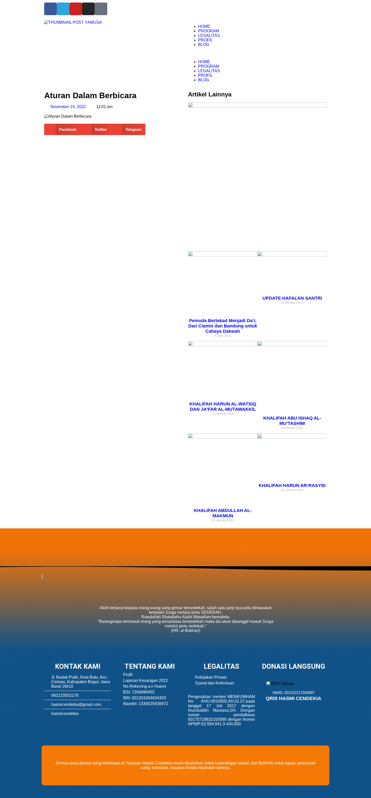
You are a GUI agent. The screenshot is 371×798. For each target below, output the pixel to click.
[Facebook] (50, 9)
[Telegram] (63, 9)
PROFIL (205, 40)
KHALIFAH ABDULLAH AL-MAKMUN (223, 513)
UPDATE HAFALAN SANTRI (292, 298)
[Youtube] (75, 9)
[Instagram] (88, 9)
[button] (257, 53)
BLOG (203, 44)
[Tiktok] (101, 9)
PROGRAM (208, 31)
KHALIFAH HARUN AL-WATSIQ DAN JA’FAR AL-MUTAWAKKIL (222, 406)
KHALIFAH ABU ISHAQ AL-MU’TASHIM (292, 421)
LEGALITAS (209, 35)
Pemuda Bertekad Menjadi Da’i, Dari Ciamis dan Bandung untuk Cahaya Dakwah (222, 326)
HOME (204, 26)
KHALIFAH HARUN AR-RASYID (292, 485)
